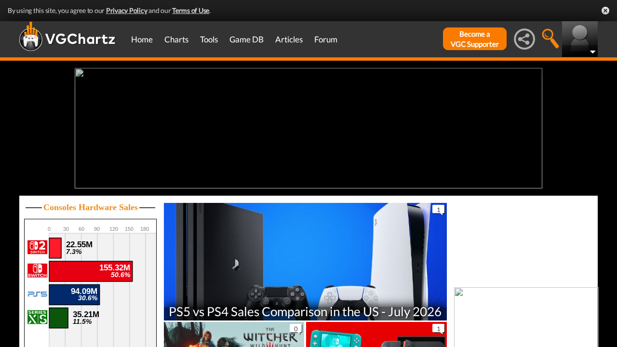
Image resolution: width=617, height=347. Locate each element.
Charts (176, 39)
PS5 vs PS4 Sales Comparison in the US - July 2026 (305, 311)
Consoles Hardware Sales (90, 207)
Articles (289, 39)
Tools (209, 39)
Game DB (246, 39)
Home (142, 39)
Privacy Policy (127, 10)
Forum (325, 39)
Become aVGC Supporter (475, 38)
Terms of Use (190, 10)
